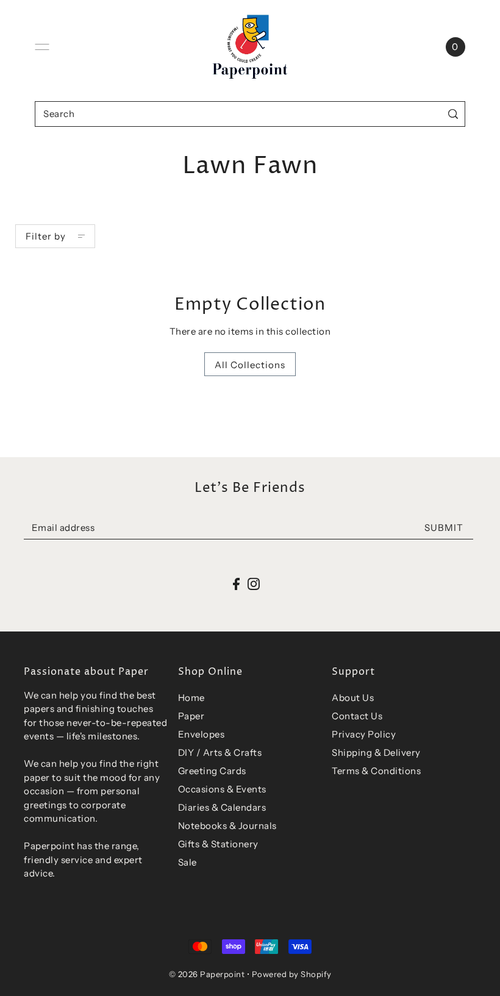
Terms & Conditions (376, 771)
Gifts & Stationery (218, 844)
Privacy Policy (364, 734)
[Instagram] (254, 584)
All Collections (250, 365)
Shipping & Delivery (376, 752)
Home (191, 697)
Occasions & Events (222, 789)
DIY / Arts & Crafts (220, 752)
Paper (191, 716)
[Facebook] (236, 584)
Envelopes (201, 734)
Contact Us (357, 716)
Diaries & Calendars (222, 807)
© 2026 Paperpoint (207, 974)
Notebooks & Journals (227, 825)
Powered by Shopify (292, 974)
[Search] (453, 114)
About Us (353, 697)
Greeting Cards (212, 771)
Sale (187, 862)
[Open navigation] (42, 47)
